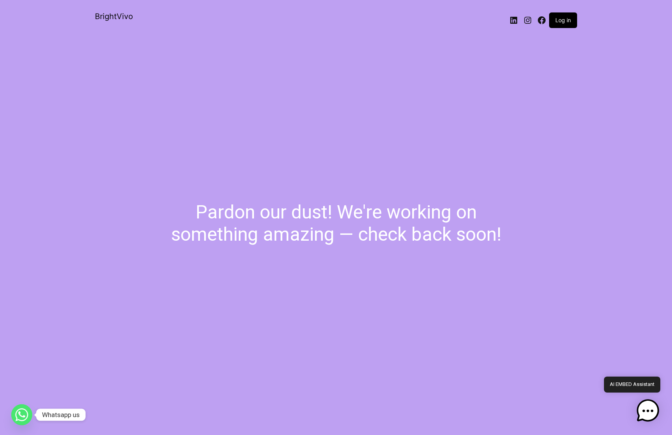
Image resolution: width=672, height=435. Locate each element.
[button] (647, 410)
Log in (563, 20)
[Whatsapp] (21, 414)
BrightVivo (114, 16)
